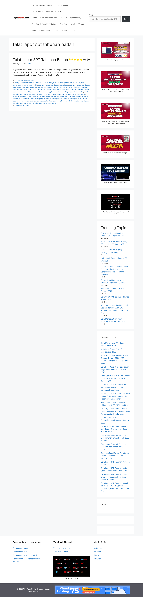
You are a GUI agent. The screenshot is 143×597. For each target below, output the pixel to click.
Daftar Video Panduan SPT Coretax (45, 30)
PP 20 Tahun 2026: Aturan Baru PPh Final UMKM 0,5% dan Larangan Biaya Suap (114, 387)
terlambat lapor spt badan (22, 103)
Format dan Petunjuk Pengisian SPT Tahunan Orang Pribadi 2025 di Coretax (115, 438)
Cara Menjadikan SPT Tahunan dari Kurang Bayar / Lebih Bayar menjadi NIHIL (114, 429)
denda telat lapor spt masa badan (69, 89)
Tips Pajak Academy (73, 18)
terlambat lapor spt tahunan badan (44, 103)
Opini (73, 30)
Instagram (98, 548)
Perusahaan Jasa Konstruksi (25, 555)
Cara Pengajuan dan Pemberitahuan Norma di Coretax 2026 (115, 420)
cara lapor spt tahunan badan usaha (59, 87)
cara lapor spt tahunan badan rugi (34, 87)
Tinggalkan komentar (22, 105)
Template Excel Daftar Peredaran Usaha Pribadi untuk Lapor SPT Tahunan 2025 (115, 455)
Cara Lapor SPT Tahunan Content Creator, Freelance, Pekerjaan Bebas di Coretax (115, 477)
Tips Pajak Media (60, 552)
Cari (91, 15)
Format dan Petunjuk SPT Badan (44, 24)
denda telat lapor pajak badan (45, 89)
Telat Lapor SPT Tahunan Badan (51, 59)
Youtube (97, 552)
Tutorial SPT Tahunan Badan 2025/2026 (46, 11)
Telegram (98, 559)
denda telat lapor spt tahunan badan (70, 92)
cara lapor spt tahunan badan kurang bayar (53, 85)
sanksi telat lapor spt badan (22, 96)
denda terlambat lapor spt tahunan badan (46, 94)
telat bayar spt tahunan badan (23, 98)
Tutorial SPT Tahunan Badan (25, 80)
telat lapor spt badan (77, 98)
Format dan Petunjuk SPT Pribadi (72, 24)
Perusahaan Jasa (20, 552)
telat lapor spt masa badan (39, 101)
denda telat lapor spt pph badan (45, 92)
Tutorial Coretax (62, 5)
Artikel (64, 30)
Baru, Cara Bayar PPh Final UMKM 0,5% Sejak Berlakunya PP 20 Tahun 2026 (115, 378)
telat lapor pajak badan (43, 98)
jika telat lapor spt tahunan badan (73, 94)
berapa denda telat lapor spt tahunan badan (30, 83)
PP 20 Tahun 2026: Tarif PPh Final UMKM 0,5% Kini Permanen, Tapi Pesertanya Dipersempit (115, 396)
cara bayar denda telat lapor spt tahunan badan (63, 83)
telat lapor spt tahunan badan (78, 101)
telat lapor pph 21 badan (60, 98)
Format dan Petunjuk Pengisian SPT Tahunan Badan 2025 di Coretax (114, 447)
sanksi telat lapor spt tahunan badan (46, 96)
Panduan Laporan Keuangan (42, 5)
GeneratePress (33, 591)
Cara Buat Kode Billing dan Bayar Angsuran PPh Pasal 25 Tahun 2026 (115, 369)
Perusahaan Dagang (21, 548)
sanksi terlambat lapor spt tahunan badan (74, 96)
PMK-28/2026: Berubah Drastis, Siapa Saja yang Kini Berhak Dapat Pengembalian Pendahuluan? (115, 411)
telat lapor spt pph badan (58, 101)
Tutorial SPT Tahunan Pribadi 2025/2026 (47, 18)
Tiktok (96, 555)
